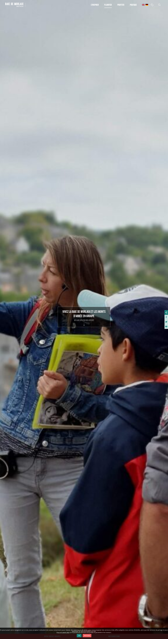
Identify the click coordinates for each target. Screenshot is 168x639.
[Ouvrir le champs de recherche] (159, 4)
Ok (79, 636)
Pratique (133, 4)
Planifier (108, 4)
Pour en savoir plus (63, 632)
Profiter (120, 4)
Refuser (87, 636)
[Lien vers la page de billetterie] (152, 4)
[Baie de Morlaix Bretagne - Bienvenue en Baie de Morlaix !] (15, 4)
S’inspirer (95, 4)
